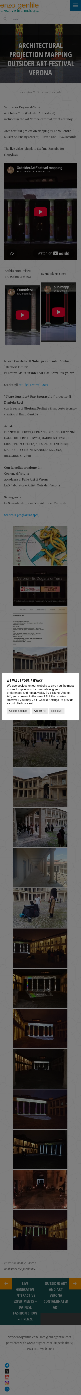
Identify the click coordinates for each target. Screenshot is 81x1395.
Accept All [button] (40, 710)
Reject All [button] (56, 710)
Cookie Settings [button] (18, 710)
